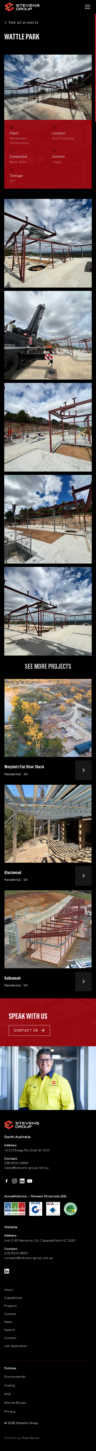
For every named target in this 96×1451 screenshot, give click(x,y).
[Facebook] (6, 1181)
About (8, 1290)
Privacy (9, 1411)
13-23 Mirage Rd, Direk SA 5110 (26, 1150)
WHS (7, 1394)
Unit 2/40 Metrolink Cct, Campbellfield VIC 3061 (39, 1240)
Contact (10, 1338)
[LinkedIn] (22, 1181)
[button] (86, 7)
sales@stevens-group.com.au (26, 1167)
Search (9, 1330)
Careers (10, 1314)
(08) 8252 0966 (16, 1163)
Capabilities (13, 1298)
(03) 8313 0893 (15, 1253)
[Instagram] (14, 1181)
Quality (9, 1385)
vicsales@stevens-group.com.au (28, 1258)
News (8, 1322)
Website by (21, 1438)
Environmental (14, 1376)
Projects (10, 1306)
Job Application (15, 1346)
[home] (22, 7)
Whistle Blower (15, 1402)
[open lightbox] (48, 243)
